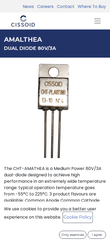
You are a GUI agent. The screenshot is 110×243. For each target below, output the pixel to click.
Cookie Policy (78, 217)
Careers (44, 6)
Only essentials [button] (72, 235)
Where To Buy (91, 6)
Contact (64, 6)
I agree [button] (97, 235)
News (28, 6)
